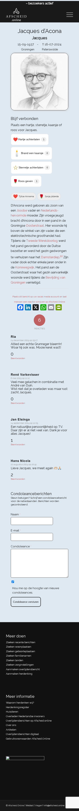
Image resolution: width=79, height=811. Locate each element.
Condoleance (21, 546)
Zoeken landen (14, 660)
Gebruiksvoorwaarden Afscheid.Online (28, 738)
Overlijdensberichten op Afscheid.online (29, 720)
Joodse (22, 210)
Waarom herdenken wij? (20, 702)
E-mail (16, 530)
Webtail (29, 805)
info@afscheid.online (54, 805)
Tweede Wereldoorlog (42, 241)
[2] (61, 256)
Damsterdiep (50, 257)
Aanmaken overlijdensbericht (23, 669)
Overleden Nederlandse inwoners (25, 716)
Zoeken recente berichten (20, 642)
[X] (36, 307)
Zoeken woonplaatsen (18, 646)
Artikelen (11, 729)
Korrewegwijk (24, 267)
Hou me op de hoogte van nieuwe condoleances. (35, 590)
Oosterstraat (35, 225)
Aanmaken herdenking (19, 673)
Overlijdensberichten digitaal (22, 734)
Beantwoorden (18, 358)
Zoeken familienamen (18, 655)
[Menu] (68, 14)
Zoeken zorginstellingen (20, 664)
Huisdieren (12, 711)
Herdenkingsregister (17, 707)
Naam (15, 514)
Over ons (11, 725)
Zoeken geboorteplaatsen (20, 651)
